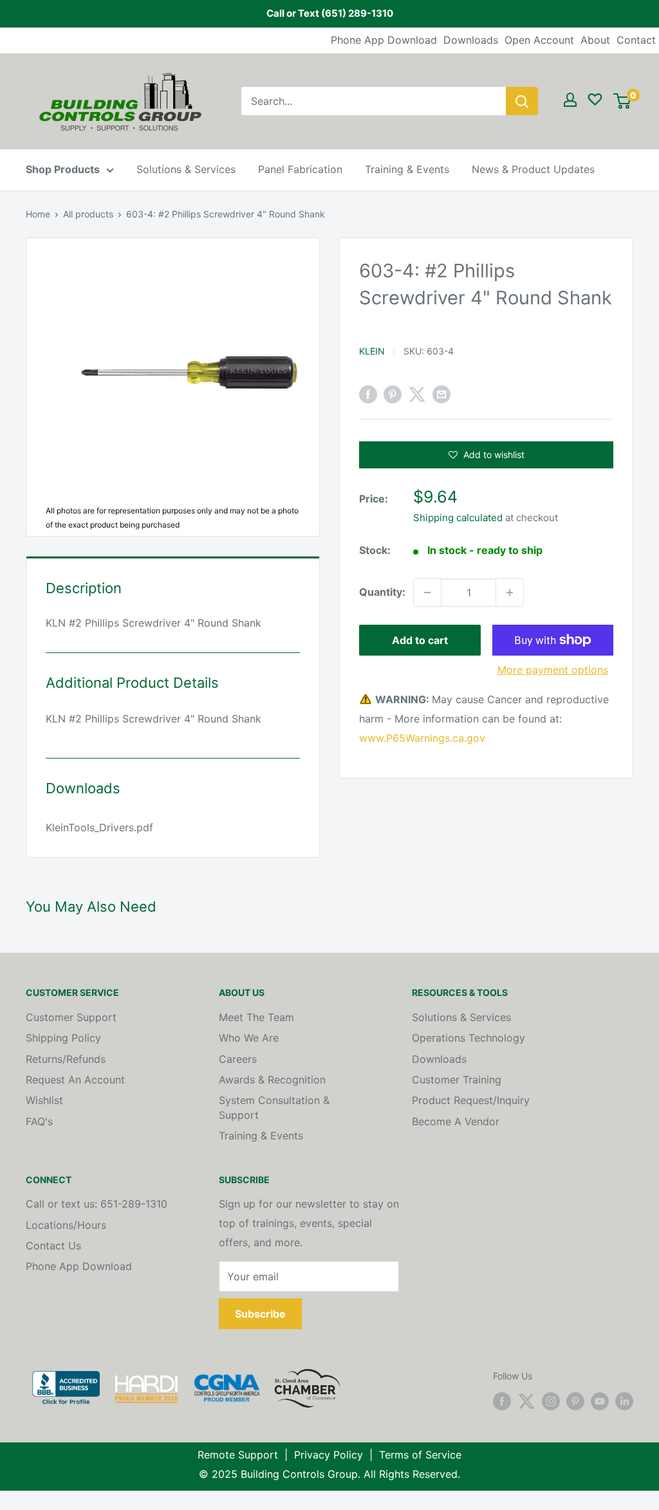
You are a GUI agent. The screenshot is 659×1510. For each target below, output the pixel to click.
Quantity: (382, 591)
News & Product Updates (533, 169)
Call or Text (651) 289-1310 (329, 13)
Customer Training (456, 1079)
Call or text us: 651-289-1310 (96, 1203)
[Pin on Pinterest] (393, 394)
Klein (372, 350)
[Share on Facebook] (368, 394)
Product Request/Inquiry (471, 1100)
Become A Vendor (455, 1121)
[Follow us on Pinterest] (575, 1401)
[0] (622, 101)
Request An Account (75, 1079)
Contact (636, 39)
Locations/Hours (66, 1225)
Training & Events (407, 169)
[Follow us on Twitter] (526, 1401)
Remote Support (238, 1454)
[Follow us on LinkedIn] (624, 1401)
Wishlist (44, 1100)
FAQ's (39, 1121)
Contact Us (53, 1245)
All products (88, 213)
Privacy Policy (328, 1454)
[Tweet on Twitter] (417, 394)
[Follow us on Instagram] (551, 1401)
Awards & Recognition (272, 1079)
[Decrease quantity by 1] (427, 592)
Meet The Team (256, 1017)
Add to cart (420, 640)
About (595, 39)
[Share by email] (441, 394)
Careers (238, 1059)
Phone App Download (384, 39)
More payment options (552, 669)
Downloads (470, 39)
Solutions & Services (186, 169)
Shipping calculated (458, 517)
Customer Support (71, 1017)
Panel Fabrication (300, 169)
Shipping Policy (63, 1037)
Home (38, 213)
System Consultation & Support (274, 1107)
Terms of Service (420, 1454)
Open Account (539, 39)
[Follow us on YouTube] (600, 1401)
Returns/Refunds (66, 1059)
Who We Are (249, 1037)
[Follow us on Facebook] (502, 1401)
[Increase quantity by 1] (509, 592)
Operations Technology (468, 1037)
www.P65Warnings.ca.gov (422, 738)
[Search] (522, 101)
